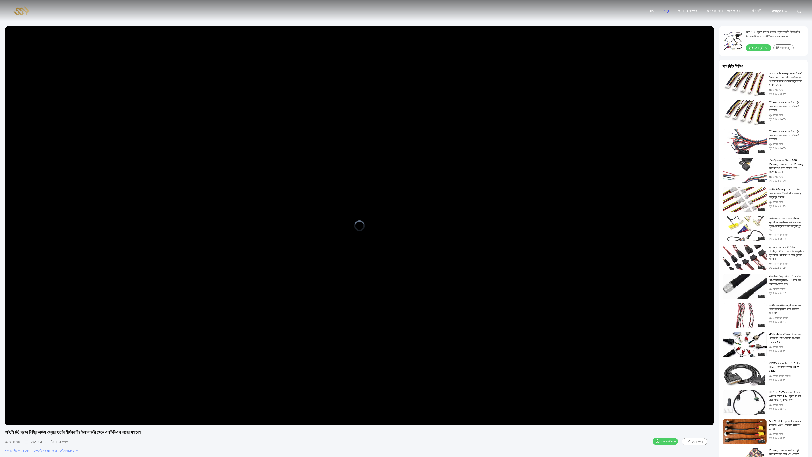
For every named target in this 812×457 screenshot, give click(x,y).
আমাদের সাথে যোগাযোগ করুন (724, 11)
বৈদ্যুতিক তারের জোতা (46, 450)
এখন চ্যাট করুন (668, 441)
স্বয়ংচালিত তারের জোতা (18, 450)
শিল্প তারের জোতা (70, 450)
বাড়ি (651, 11)
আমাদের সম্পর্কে (687, 11)
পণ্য (666, 11)
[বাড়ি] (21, 10)
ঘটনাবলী (756, 11)
